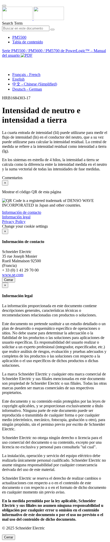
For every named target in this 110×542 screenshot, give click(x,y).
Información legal (16, 217)
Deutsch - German (27, 89)
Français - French (26, 74)
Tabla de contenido (27, 42)
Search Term (12, 23)
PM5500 (19, 37)
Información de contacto (21, 212)
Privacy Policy (14, 221)
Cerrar (8, 280)
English (18, 79)
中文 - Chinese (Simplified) (34, 84)
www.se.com (12, 275)
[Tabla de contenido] (4, 61)
